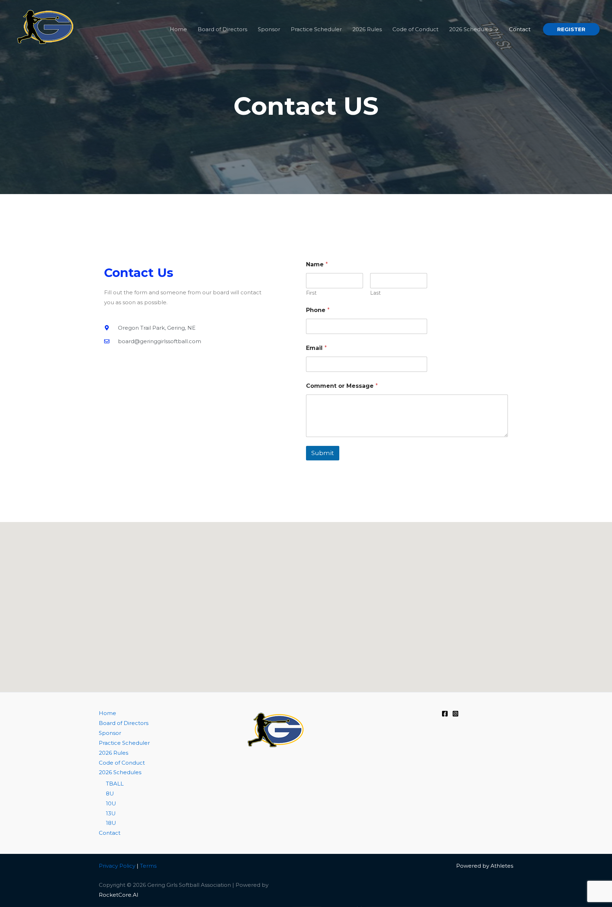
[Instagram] (455, 713)
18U (111, 823)
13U (111, 813)
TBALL (115, 783)
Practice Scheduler (124, 742)
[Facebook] (445, 713)
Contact (109, 832)
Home (107, 713)
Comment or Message (342, 385)
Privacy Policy (117, 865)
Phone (318, 310)
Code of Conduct (122, 762)
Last (375, 293)
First (311, 293)
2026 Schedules (120, 772)
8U (110, 793)
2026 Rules (113, 752)
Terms (148, 865)
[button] (495, 29)
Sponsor (110, 733)
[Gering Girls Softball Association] (47, 28)
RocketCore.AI (118, 894)
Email (316, 348)
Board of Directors (123, 723)
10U (111, 803)
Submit (322, 453)
